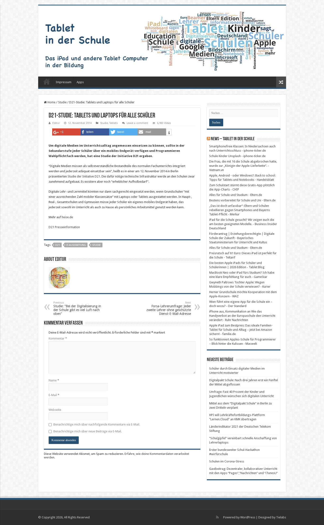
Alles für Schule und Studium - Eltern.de (235, 195)
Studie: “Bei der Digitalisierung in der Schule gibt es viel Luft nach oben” (77, 308)
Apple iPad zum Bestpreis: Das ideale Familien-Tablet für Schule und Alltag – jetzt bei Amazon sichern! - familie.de (241, 330)
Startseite (47, 81)
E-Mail (54, 395)
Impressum (63, 82)
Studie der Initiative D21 (84, 176)
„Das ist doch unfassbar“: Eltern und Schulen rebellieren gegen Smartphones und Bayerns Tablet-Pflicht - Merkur (239, 210)
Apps (80, 82)
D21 (57, 245)
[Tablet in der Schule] (162, 41)
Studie (62, 102)
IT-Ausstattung (76, 245)
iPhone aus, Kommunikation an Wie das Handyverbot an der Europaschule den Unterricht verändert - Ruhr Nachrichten (242, 316)
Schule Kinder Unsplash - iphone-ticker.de (237, 156)
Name (54, 380)
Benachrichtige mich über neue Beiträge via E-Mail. (87, 431)
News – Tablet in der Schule (233, 139)
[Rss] (217, 517)
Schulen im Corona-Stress (226, 461)
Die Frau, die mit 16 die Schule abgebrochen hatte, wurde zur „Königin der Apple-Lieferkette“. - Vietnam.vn (243, 166)
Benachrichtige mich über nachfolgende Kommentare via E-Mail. (96, 424)
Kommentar (58, 338)
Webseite (55, 410)
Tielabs (281, 517)
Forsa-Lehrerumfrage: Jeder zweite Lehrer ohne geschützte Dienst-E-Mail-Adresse (168, 308)
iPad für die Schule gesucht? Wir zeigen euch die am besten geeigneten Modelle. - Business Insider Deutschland (243, 224)
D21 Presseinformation (64, 227)
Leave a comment (137, 123)
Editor (56, 123)
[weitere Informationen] (168, 132)
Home (51, 102)
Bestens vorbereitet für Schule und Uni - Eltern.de (242, 200)
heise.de (67, 217)
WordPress (247, 517)
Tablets (113, 123)
